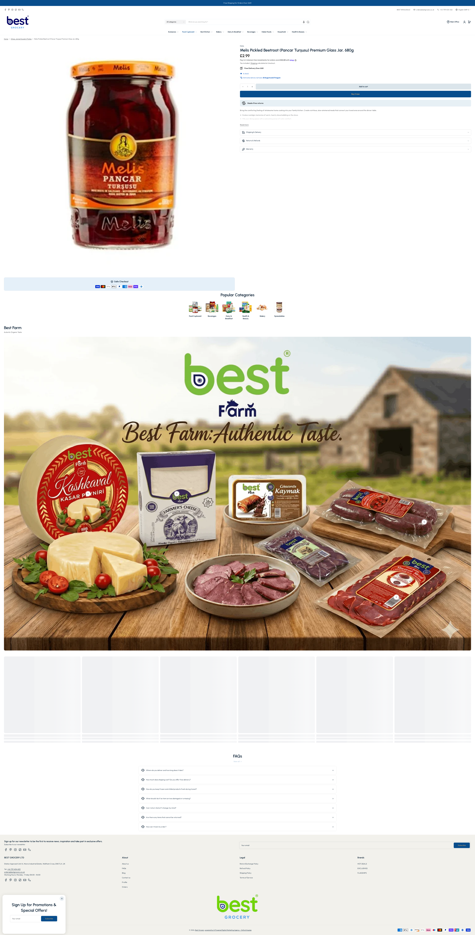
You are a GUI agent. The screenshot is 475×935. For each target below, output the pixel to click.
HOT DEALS (362, 864)
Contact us (126, 878)
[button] (463, 9)
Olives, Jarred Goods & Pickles (21, 39)
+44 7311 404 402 (14, 869)
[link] (237, 761)
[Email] (19, 9)
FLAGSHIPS (362, 873)
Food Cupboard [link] (195, 316)
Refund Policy (245, 868)
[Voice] (304, 22)
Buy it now (355, 94)
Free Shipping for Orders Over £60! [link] (237, 3)
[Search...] (308, 22)
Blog (123, 873)
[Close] (62, 898)
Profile (124, 882)
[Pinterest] (8, 9)
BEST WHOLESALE (403, 10)
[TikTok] (15, 9)
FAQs (124, 868)
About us (125, 864)
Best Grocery (199, 930)
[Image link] (195, 311)
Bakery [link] (262, 316)
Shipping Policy (245, 873)
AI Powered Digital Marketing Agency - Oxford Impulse (232, 930)
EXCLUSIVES (362, 868)
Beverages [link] (212, 316)
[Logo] (17, 22)
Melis (242, 46)
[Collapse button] (237, 770)
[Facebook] (5, 9)
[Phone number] (22, 9)
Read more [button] (244, 125)
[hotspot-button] (88, 493)
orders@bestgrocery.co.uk (14, 872)
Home (6, 39)
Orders (125, 887)
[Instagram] (12, 9)
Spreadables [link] (279, 316)
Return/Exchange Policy (249, 864)
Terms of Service (246, 878)
